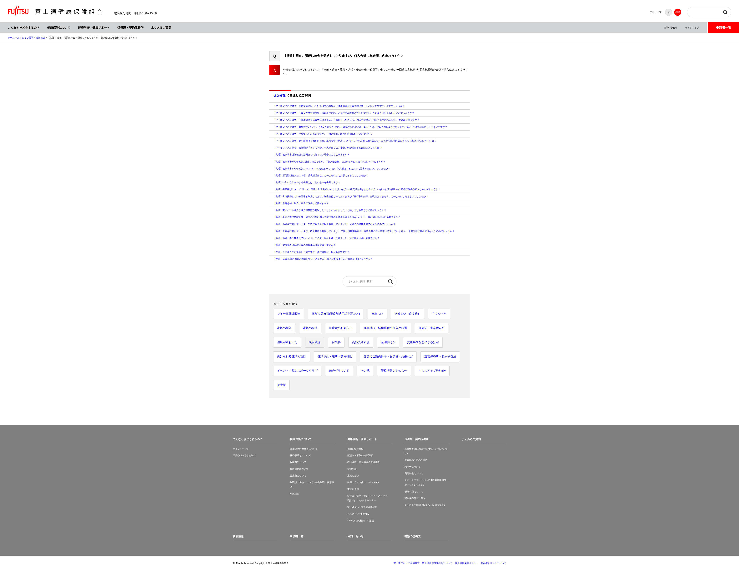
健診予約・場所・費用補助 (335, 356)
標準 (677, 12)
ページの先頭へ (724, 556)
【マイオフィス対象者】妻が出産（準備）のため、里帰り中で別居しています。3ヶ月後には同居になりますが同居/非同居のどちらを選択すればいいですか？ (355, 140)
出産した (377, 313)
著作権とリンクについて (493, 563)
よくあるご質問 (161, 27)
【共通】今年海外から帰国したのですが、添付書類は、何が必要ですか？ (311, 252)
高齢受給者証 (361, 342)
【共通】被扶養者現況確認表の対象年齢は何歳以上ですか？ (304, 245)
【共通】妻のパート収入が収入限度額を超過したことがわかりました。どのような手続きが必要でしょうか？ (329, 210)
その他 (365, 370)
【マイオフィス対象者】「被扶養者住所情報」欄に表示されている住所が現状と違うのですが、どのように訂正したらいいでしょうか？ (343, 113)
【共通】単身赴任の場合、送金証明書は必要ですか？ (301, 203)
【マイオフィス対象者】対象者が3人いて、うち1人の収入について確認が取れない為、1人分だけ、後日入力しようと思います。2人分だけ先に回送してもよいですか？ (360, 127)
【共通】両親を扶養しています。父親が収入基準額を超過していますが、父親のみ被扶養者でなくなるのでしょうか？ (334, 224)
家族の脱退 (310, 328)
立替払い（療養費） (407, 313)
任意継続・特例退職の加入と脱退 (385, 328)
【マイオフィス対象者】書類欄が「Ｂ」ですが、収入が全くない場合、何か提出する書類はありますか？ (327, 147)
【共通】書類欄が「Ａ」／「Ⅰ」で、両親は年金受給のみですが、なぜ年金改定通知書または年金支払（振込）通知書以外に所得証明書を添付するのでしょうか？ (356, 189)
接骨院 (281, 384)
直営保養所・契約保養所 (440, 356)
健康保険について (58, 27)
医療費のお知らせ (340, 328)
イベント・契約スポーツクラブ (297, 370)
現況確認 (40, 37)
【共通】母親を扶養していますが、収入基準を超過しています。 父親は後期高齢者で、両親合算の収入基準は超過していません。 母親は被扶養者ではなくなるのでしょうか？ (364, 231)
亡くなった (439, 313)
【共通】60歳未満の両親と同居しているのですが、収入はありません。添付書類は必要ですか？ (323, 259)
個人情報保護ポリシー (466, 563)
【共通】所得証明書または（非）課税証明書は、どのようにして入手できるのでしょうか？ (320, 175)
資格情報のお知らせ (394, 370)
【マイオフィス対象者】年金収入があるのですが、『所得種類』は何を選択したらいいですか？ (323, 133)
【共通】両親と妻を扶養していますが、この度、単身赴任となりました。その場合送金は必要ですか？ (326, 238)
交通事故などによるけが (423, 342)
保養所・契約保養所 (130, 27)
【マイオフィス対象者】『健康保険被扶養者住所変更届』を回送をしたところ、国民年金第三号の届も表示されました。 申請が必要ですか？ (346, 119)
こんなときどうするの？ (23, 27)
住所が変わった (287, 342)
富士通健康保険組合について (437, 563)
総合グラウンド (339, 370)
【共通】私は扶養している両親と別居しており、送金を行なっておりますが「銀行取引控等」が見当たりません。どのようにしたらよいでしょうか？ (350, 196)
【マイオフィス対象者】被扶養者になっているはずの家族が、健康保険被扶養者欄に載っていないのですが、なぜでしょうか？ (339, 106)
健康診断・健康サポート (94, 27)
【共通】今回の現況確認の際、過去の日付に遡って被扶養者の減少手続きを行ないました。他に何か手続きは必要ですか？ (336, 217)
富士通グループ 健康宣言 (407, 563)
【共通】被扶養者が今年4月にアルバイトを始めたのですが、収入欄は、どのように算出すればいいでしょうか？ (331, 168)
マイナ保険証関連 (288, 313)
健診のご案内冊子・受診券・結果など (388, 356)
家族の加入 (284, 328)
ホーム (11, 37)
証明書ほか (388, 342)
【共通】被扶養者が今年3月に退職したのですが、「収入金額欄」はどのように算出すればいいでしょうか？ (329, 161)
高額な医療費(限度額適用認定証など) (336, 313)
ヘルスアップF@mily (432, 370)
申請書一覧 (723, 27)
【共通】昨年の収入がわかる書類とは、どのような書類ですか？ (306, 182)
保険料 (336, 342)
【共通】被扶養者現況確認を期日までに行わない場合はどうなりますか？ (311, 154)
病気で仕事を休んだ (432, 328)
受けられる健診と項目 (291, 356)
